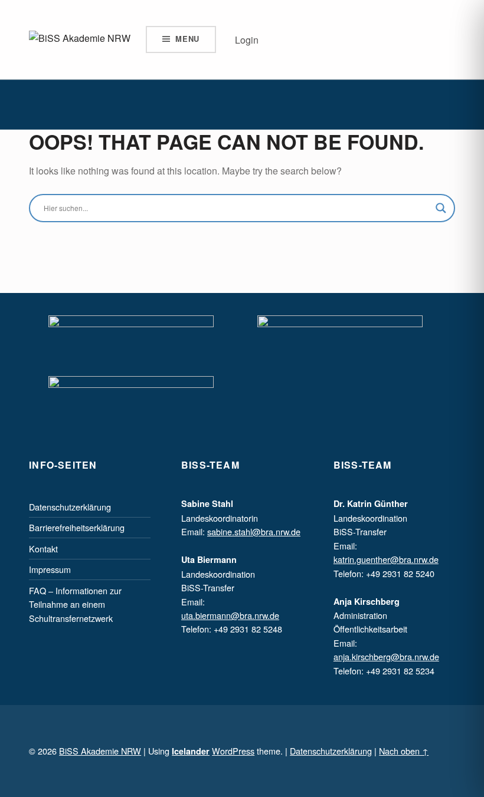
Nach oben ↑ (404, 751)
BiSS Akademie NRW (100, 751)
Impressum (50, 569)
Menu (187, 38)
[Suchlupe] (441, 208)
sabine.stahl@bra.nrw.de (253, 531)
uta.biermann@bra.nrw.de (230, 615)
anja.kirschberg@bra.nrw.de (386, 656)
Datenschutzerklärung (70, 506)
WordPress (233, 751)
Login (247, 40)
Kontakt (43, 548)
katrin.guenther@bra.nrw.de (386, 559)
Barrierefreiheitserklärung (77, 527)
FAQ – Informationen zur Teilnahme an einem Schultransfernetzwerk (75, 604)
